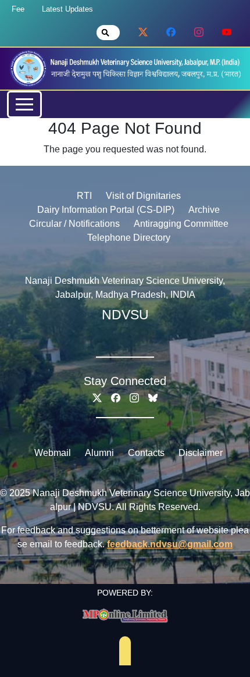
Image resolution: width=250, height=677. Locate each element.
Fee (18, 9)
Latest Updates (67, 9)
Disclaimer (200, 453)
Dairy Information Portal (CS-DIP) (105, 210)
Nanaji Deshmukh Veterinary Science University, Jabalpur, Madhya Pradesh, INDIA (125, 288)
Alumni (99, 453)
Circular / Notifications (74, 224)
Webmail (52, 453)
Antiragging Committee (181, 224)
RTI (84, 196)
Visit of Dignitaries (143, 196)
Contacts (146, 453)
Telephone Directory (128, 238)
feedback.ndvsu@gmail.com (170, 544)
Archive (204, 210)
